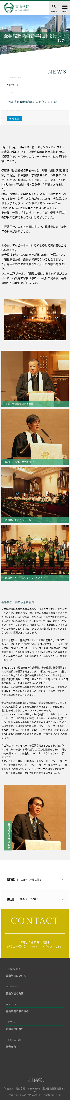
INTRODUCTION (14, 969)
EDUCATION (12, 987)
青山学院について (16, 975)
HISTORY (10, 1022)
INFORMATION (13, 1040)
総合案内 (11, 1046)
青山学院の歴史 (15, 1029)
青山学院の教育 (15, 993)
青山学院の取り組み (17, 1011)
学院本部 (14, 118)
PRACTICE (11, 1004)
